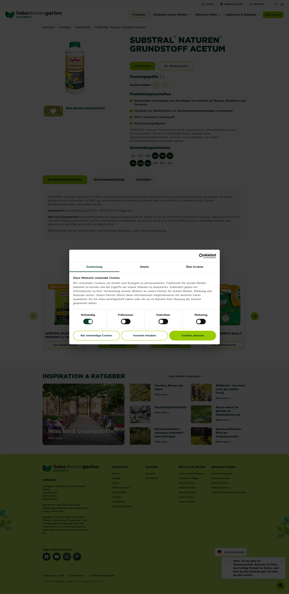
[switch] (125, 321)
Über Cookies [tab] (194, 267)
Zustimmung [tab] (94, 267)
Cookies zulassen (193, 335)
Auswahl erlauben (144, 335)
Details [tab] (144, 267)
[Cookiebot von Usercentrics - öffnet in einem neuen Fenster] (201, 255)
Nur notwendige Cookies (96, 335)
